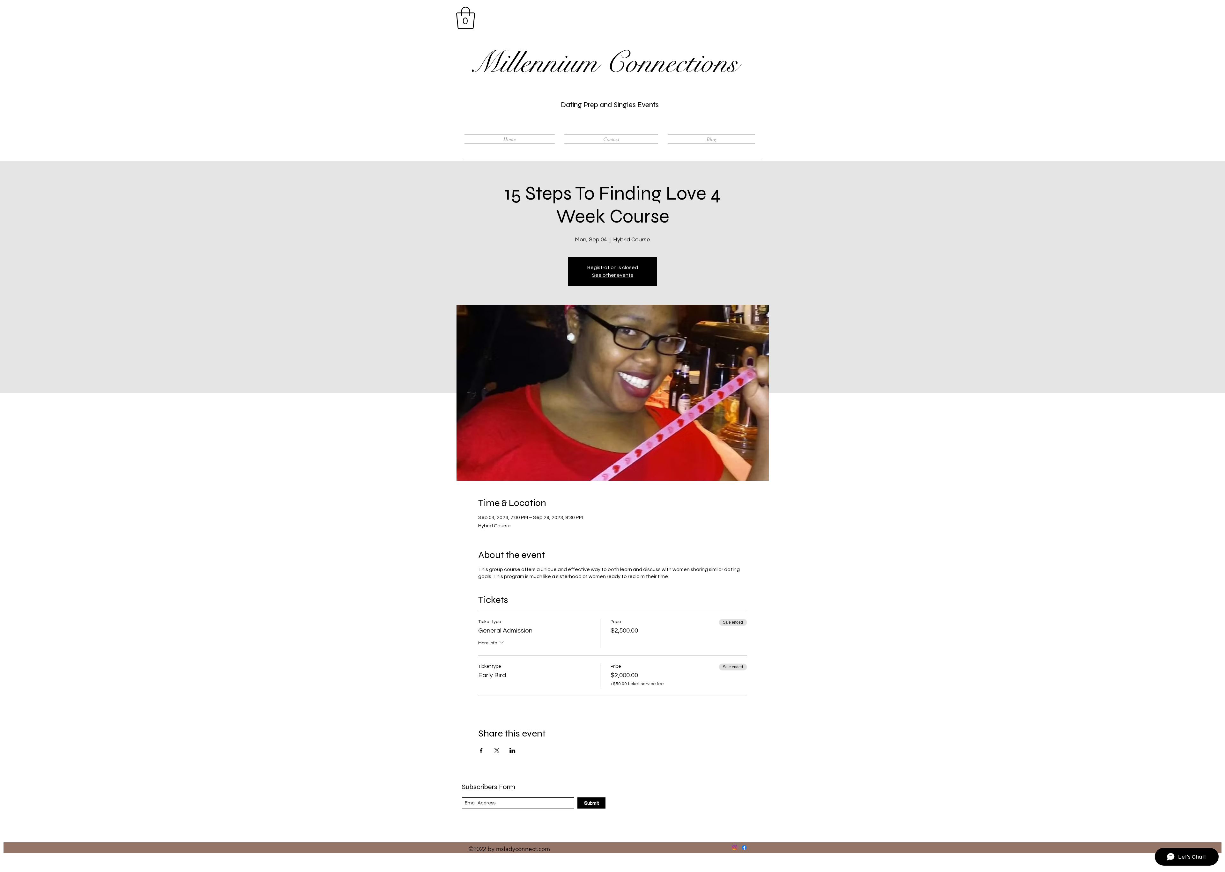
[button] (465, 18)
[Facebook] (744, 847)
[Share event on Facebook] (481, 750)
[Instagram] (734, 847)
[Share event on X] (497, 750)
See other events (612, 275)
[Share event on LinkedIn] (512, 750)
